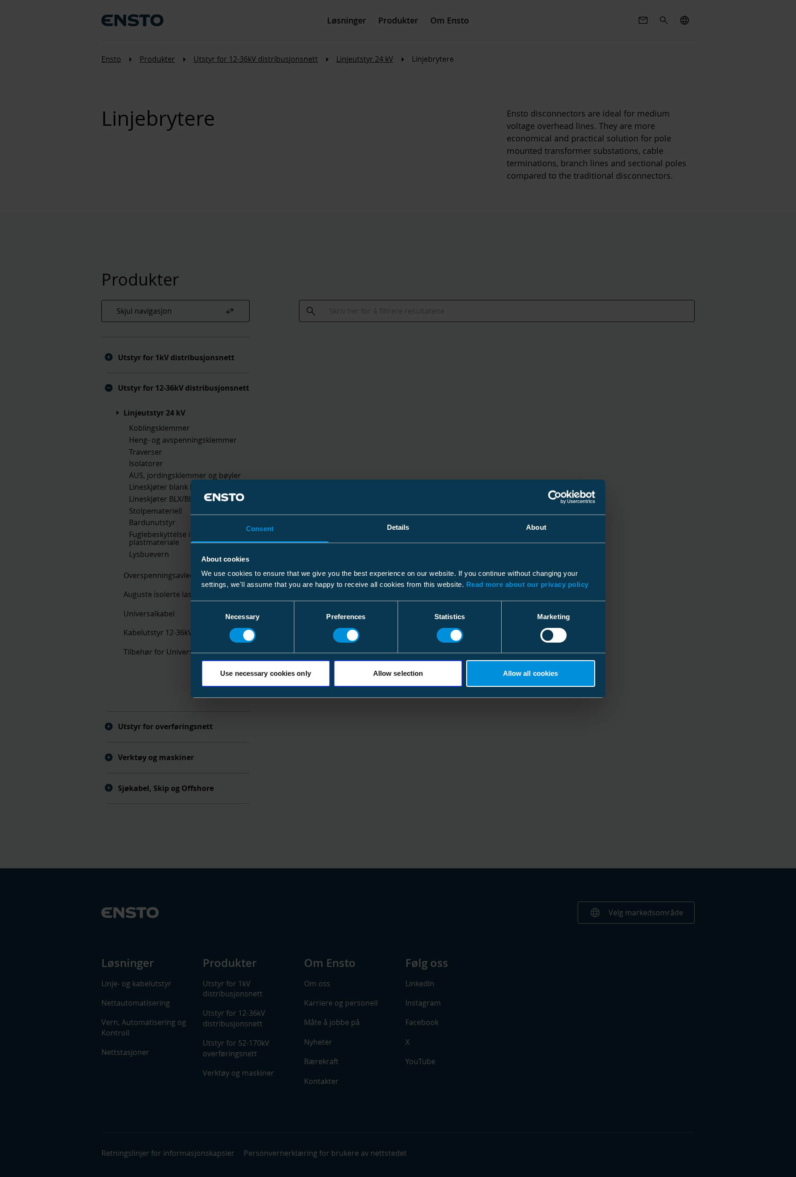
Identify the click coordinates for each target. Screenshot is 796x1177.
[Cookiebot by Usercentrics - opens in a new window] (555, 497)
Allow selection (398, 673)
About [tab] (536, 527)
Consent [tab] (260, 529)
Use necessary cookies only (265, 673)
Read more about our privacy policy (527, 584)
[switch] (346, 635)
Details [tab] (398, 527)
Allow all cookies (530, 673)
